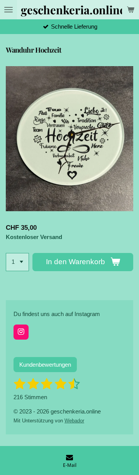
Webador (74, 421)
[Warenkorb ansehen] (130, 9)
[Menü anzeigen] (8, 9)
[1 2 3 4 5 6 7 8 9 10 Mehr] (17, 262)
